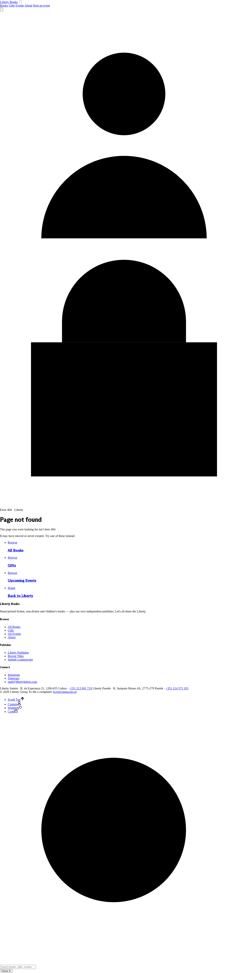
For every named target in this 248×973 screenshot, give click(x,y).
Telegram (13, 678)
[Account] (124, 258)
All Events (14, 633)
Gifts (12, 5)
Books (4, 5)
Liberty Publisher (18, 652)
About (28, 5)
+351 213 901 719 (80, 688)
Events (20, 5)
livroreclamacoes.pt (65, 691)
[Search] (1, 9)
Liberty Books (9, 2)
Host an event (41, 5)
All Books (14, 626)
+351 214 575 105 (177, 688)
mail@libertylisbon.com (22, 681)
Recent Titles (16, 656)
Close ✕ (6, 971)
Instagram (14, 674)
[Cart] (124, 506)
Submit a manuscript (20, 659)
